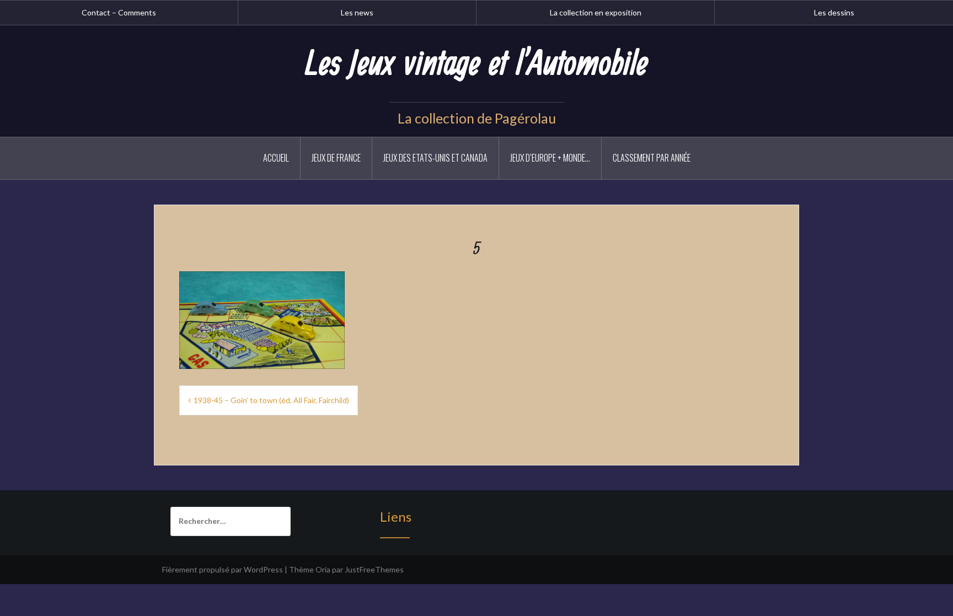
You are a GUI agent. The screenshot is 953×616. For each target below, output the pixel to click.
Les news (357, 12)
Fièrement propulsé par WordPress (222, 569)
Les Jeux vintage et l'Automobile (476, 65)
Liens (395, 516)
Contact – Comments (119, 12)
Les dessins (834, 12)
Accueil (276, 157)
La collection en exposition (595, 12)
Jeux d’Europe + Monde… (550, 157)
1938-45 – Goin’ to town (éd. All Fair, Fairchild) (271, 400)
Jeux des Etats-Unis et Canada (435, 157)
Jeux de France (336, 157)
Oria (322, 569)
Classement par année (651, 157)
